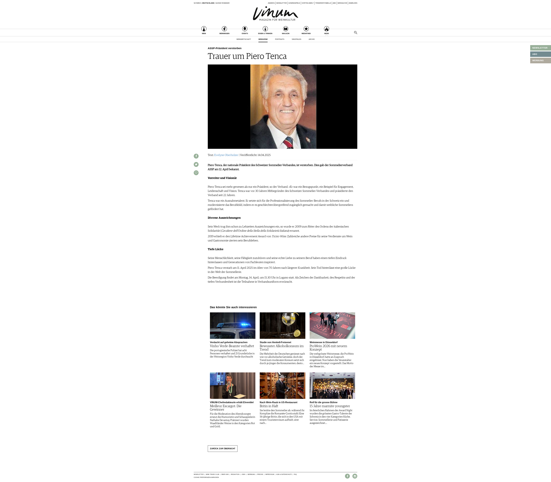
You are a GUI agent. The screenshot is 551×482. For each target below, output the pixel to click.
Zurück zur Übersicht (222, 448)
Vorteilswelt (308, 3)
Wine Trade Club (212, 474)
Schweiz (197, 3)
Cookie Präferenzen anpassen (206, 477)
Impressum (269, 474)
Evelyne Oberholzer (226, 155)
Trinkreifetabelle (323, 3)
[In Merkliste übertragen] (196, 172)
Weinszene (263, 39)
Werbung (251, 474)
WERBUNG (538, 60)
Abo (334, 3)
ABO (534, 54)
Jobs (243, 474)
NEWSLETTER (540, 48)
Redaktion (235, 474)
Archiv (312, 39)
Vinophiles (296, 39)
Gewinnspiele (294, 3)
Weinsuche (342, 3)
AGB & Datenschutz (284, 474)
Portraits (279, 39)
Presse (260, 474)
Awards (271, 3)
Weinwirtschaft (243, 39)
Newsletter (281, 3)
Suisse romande (223, 3)
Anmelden (353, 3)
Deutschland (208, 3)
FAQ (295, 474)
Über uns (225, 474)
